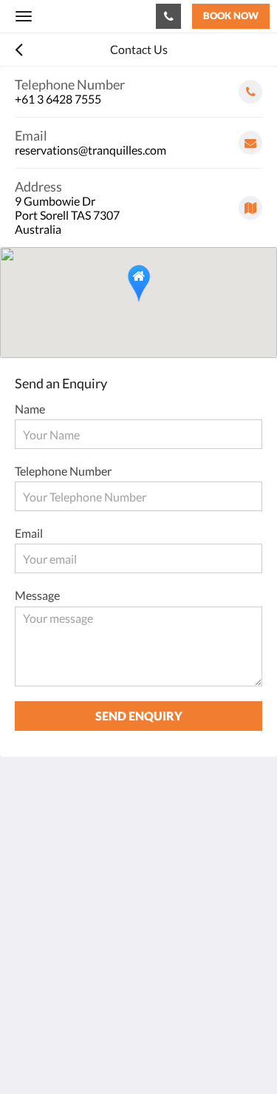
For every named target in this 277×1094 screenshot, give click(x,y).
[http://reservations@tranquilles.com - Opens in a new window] (29, 964)
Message (37, 595)
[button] (139, 283)
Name (30, 409)
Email (29, 533)
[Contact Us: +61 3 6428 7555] (168, 16)
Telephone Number (63, 471)
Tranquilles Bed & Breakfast (84, 15)
